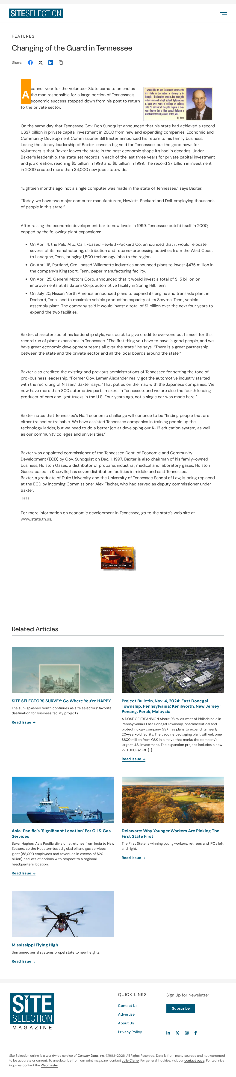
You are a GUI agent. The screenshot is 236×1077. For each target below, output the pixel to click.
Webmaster (49, 1065)
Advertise (126, 1014)
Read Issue (132, 759)
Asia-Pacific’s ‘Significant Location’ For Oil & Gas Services (61, 833)
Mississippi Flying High (35, 945)
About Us (126, 1023)
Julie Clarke (130, 1060)
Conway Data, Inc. (91, 1055)
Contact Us (127, 1005)
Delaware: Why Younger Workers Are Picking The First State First (170, 833)
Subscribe (181, 1008)
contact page (194, 1060)
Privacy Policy (130, 1031)
